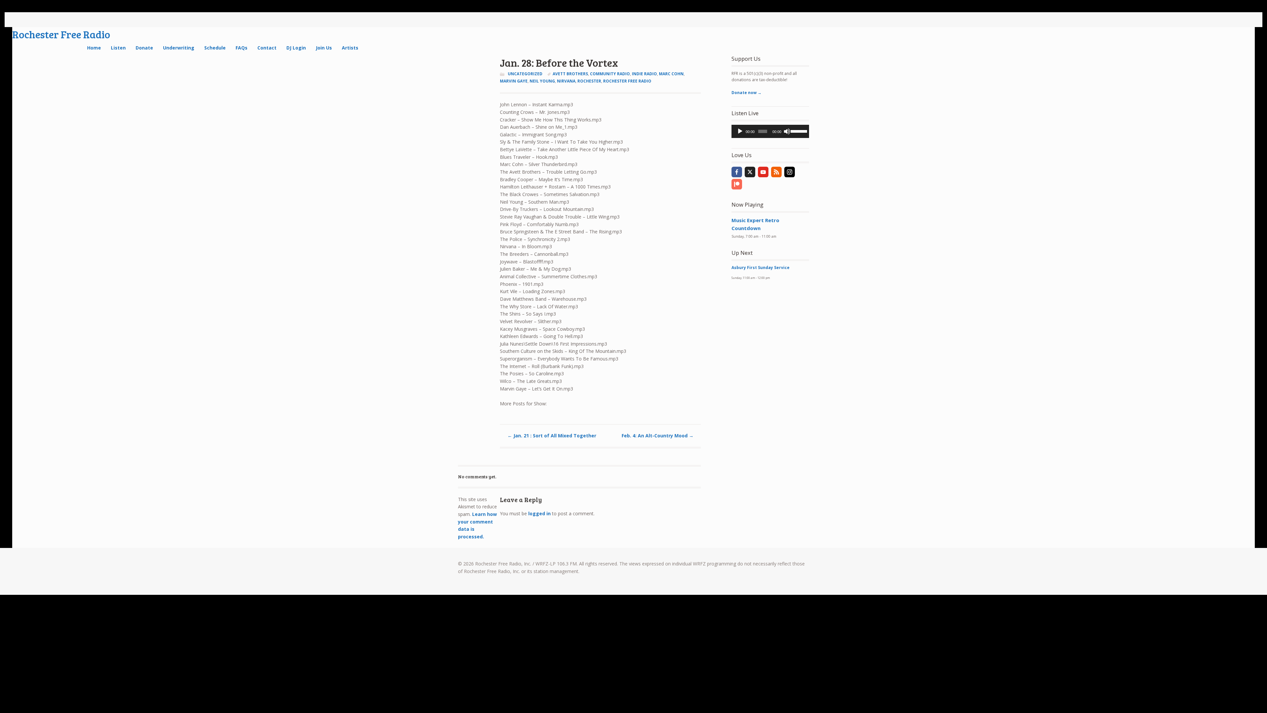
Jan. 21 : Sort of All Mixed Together (551, 435)
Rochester (589, 81)
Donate (144, 48)
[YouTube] (763, 172)
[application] (770, 131)
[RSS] (776, 172)
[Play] (740, 131)
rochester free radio (627, 81)
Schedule (215, 48)
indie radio (644, 74)
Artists (350, 48)
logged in (539, 513)
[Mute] (787, 131)
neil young (542, 81)
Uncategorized (525, 74)
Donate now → (746, 92)
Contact (266, 48)
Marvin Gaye (514, 81)
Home (94, 48)
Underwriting (178, 48)
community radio (610, 74)
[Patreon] (736, 184)
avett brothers (570, 74)
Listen (118, 48)
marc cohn (671, 74)
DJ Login (296, 48)
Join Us (324, 48)
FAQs (241, 48)
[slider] (798, 131)
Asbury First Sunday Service (760, 267)
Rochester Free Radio (61, 34)
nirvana (566, 81)
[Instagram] (789, 172)
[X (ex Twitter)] (750, 172)
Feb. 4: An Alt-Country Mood (658, 435)
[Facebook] (736, 172)
